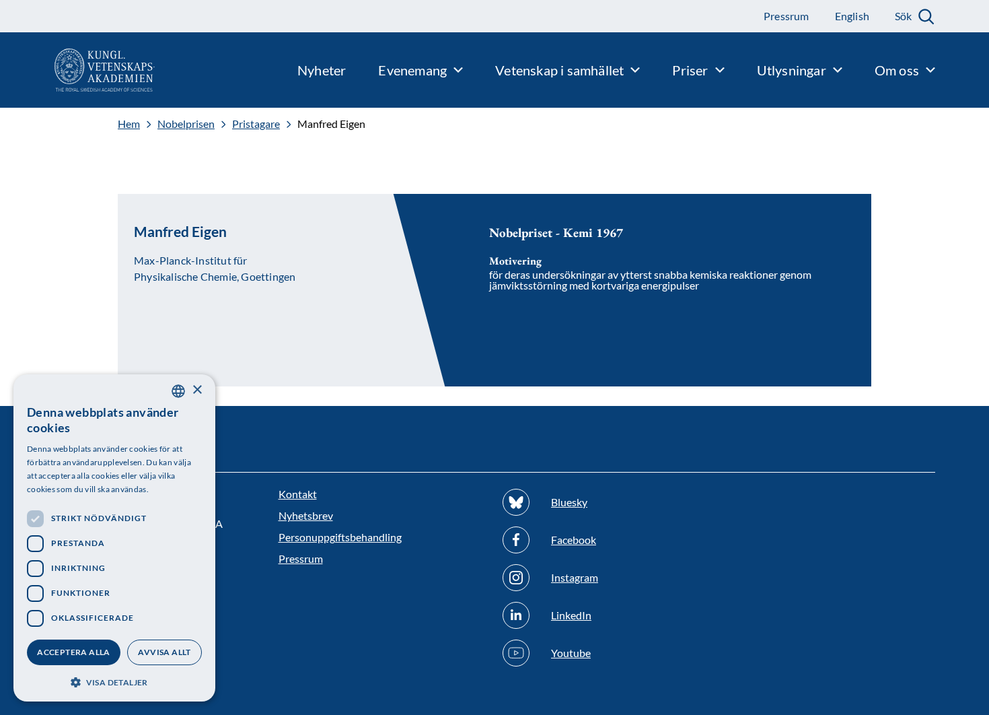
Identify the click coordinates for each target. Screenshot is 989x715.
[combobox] (178, 391)
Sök (903, 15)
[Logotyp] (77, 70)
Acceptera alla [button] (73, 652)
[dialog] (114, 538)
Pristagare (256, 123)
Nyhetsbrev (306, 515)
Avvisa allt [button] (164, 652)
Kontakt (298, 493)
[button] (114, 681)
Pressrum (301, 558)
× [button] (197, 390)
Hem (129, 123)
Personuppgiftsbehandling (340, 537)
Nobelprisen (186, 123)
